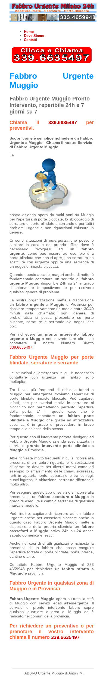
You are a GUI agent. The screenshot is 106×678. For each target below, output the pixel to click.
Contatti (30, 40)
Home (29, 32)
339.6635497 (62, 122)
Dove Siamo (34, 36)
